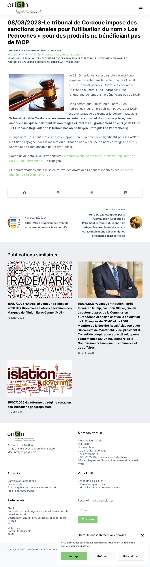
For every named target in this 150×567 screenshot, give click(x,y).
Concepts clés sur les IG (92, 480)
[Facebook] (24, 193)
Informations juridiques (91, 484)
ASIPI (11, 507)
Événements (15, 484)
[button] (142, 535)
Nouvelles (54, 50)
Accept (74, 556)
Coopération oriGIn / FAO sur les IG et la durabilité (37, 517)
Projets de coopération (21, 490)
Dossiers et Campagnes (22, 480)
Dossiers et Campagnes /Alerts (27, 50)
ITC (10, 524)
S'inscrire (87, 519)
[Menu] (140, 7)
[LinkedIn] (125, 193)
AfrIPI (11, 534)
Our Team (83, 443)
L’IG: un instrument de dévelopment (99, 487)
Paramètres (131, 556)
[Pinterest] (92, 193)
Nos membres (86, 447)
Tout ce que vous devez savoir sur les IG (32, 487)
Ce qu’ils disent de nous (92, 450)
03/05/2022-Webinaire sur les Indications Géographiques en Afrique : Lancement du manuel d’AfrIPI (108, 460)
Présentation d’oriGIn (90, 440)
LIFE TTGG (14, 527)
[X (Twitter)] (58, 193)
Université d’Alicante (19, 531)
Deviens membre (88, 453)
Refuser (102, 556)
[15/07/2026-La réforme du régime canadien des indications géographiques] (40, 378)
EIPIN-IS (13, 520)
